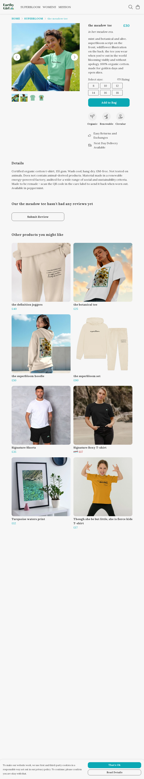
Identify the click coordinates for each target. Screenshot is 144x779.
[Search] (130, 7)
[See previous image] (16, 57)
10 (105, 85)
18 (117, 92)
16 (105, 92)
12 (117, 85)
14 (93, 92)
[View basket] (137, 7)
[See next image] (74, 57)
